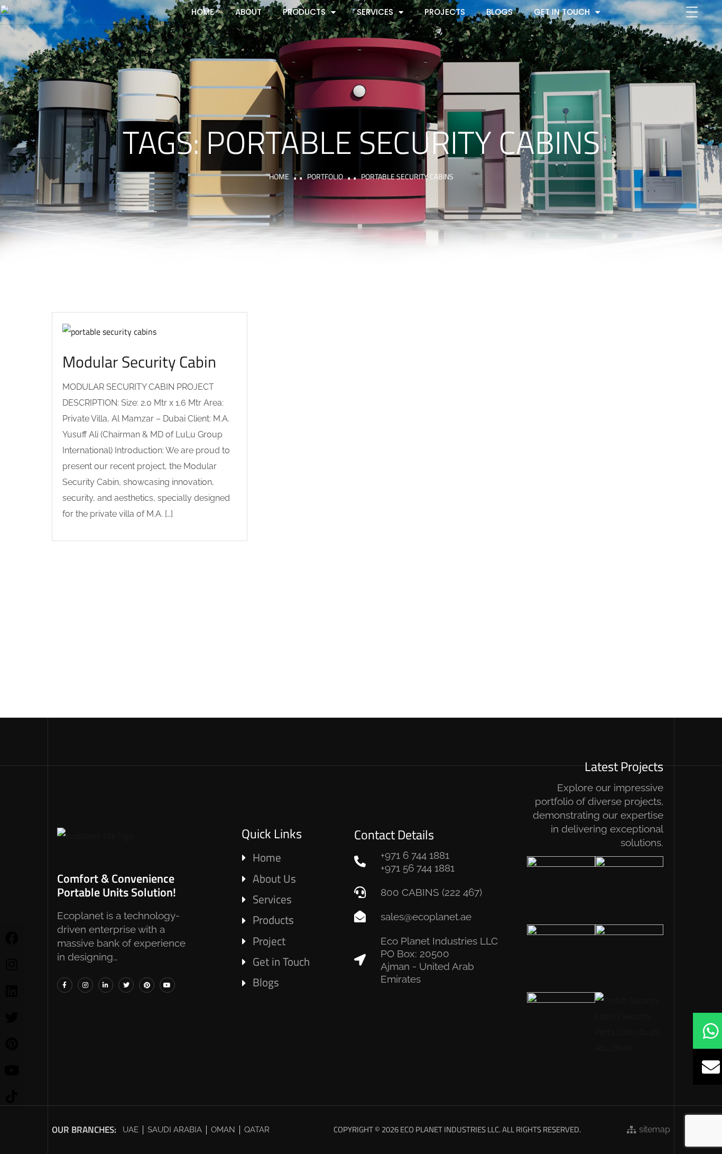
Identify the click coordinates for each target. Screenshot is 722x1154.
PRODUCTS (304, 11)
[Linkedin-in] (106, 985)
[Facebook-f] (64, 985)
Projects (444, 11)
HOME (202, 11)
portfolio (325, 176)
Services (375, 11)
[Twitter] (126, 985)
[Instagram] (85, 985)
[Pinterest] (146, 985)
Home (279, 176)
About (248, 11)
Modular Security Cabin (139, 362)
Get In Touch (562, 11)
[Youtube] (167, 985)
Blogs (499, 11)
